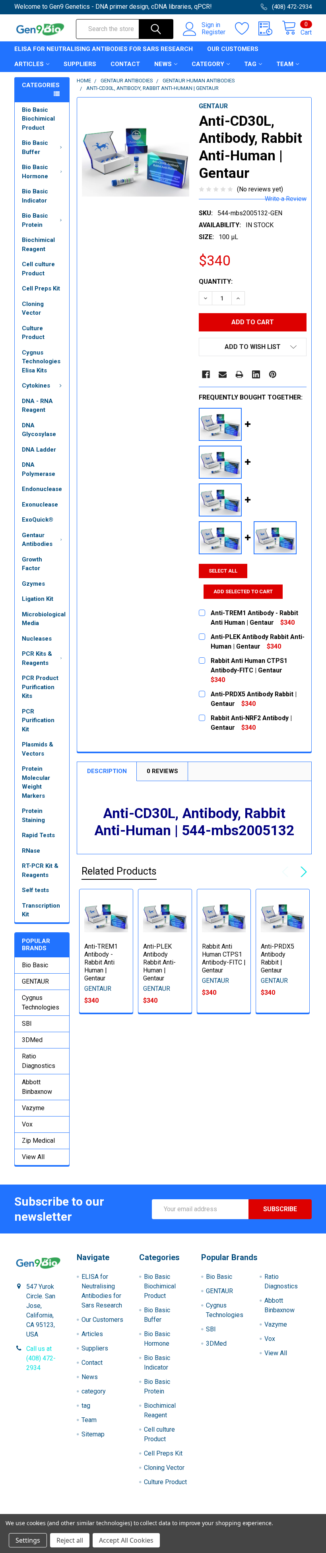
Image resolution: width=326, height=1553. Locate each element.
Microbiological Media (44, 619)
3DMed (32, 1040)
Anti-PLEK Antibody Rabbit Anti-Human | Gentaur (159, 962)
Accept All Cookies (126, 1540)
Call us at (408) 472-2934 (41, 1358)
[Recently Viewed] (270, 28)
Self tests (35, 890)
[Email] (222, 374)
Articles (29, 64)
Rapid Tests (38, 835)
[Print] (239, 374)
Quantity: (216, 281)
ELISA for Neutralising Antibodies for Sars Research (103, 49)
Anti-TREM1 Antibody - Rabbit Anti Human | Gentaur (101, 962)
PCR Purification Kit (38, 720)
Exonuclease (40, 504)
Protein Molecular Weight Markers (36, 782)
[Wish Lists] (246, 28)
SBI (27, 1023)
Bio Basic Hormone (35, 172)
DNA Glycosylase (39, 430)
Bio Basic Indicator (35, 196)
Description (107, 771)
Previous (287, 871)
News (163, 64)
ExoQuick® (37, 519)
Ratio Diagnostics (38, 1061)
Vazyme (33, 1108)
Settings (28, 1540)
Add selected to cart (243, 591)
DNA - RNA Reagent (37, 406)
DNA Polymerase (38, 469)
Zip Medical (38, 1140)
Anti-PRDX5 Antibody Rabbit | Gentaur (277, 958)
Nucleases (37, 638)
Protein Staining (33, 815)
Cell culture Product (38, 269)
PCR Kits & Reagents (37, 658)
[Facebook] (206, 374)
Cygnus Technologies (40, 1002)
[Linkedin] (256, 374)
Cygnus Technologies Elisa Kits (41, 361)
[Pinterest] (273, 374)
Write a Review (286, 199)
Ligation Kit (37, 598)
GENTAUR (35, 981)
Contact (125, 64)
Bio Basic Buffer (35, 147)
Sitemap (93, 1434)
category (208, 64)
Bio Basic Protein (35, 220)
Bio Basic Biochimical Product (38, 118)
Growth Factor (32, 564)
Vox (27, 1124)
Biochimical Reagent (38, 244)
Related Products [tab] (119, 871)
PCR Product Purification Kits (40, 687)
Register (213, 32)
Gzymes (33, 583)
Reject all (69, 1540)
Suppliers (80, 64)
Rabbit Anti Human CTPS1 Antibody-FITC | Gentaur (224, 958)
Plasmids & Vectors (37, 749)
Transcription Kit (41, 910)
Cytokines (36, 385)
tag (250, 64)
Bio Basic (35, 965)
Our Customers (232, 49)
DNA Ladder (39, 449)
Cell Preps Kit (41, 288)
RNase (31, 850)
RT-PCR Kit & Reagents (40, 870)
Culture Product (33, 333)
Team (284, 64)
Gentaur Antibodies (37, 540)
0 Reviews (162, 771)
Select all (223, 571)
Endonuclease (42, 489)
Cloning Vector (33, 308)
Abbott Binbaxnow (37, 1086)
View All (33, 1157)
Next (302, 871)
